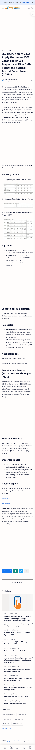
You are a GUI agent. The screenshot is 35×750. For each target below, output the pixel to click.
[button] (29, 7)
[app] (12, 613)
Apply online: (6, 504)
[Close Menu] (32, 2)
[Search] (32, 7)
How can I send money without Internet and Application (18, 688)
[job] (18, 630)
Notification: (6, 498)
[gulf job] (14, 630)
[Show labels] (7, 728)
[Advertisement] (17, 29)
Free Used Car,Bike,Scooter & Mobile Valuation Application (17, 670)
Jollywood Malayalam (14, 741)
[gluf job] (14, 648)
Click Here (25, 2)
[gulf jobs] (13, 701)
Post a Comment (17, 582)
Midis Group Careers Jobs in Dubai (16, 651)
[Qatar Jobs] (19, 701)
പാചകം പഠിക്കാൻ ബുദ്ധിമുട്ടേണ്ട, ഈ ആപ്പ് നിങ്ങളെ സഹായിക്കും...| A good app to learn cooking (18, 660)
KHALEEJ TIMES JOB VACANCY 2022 (16, 696)
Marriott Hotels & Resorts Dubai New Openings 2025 (17, 634)
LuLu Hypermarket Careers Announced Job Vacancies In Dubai (18, 679)
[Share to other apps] (26, 571)
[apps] (13, 655)
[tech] (16, 613)
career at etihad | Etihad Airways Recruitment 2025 (16, 643)
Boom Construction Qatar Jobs (15, 703)
